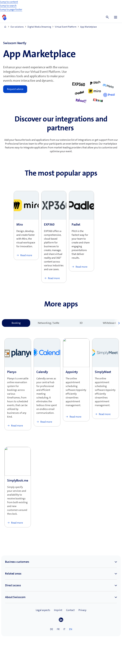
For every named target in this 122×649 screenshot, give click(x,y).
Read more (26, 255)
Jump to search (8, 5)
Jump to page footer (11, 9)
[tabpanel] (61, 430)
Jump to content (9, 2)
